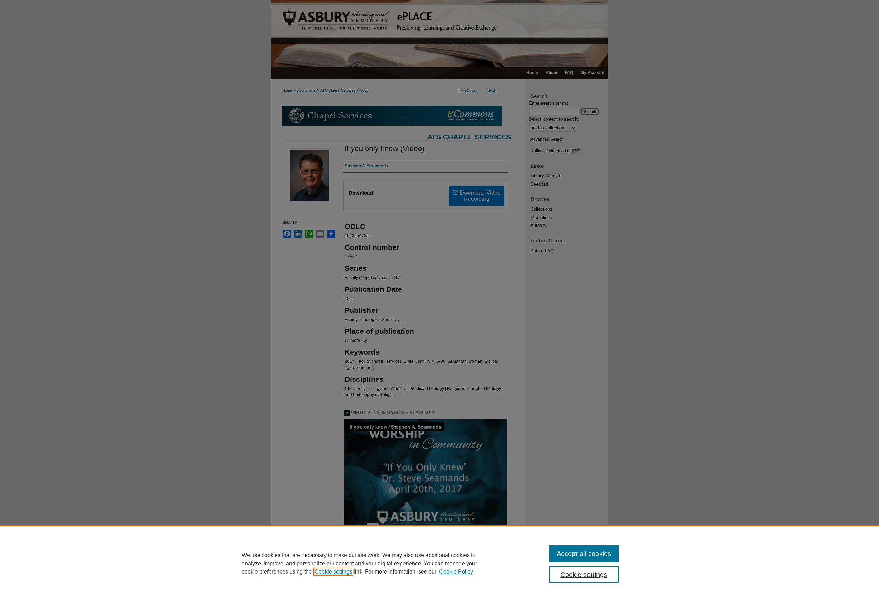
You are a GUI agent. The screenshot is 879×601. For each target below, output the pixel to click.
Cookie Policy (456, 572)
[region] (439, 563)
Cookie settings (333, 572)
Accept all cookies (584, 553)
